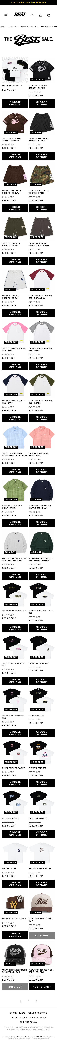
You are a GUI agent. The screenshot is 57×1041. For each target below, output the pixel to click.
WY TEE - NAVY (9, 869)
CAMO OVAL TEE (36, 716)
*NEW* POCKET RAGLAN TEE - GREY (40, 349)
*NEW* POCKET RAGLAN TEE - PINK (13, 349)
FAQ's (22, 1013)
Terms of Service (37, 1013)
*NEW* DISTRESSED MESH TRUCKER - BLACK (14, 971)
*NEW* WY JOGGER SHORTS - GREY (11, 297)
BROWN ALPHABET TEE (40, 869)
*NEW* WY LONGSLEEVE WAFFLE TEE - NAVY (40, 507)
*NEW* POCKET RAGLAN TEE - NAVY (13, 402)
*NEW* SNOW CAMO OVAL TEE (41, 612)
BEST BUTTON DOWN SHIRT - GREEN (12, 507)
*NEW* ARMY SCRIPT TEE (14, 611)
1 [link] (20, 1001)
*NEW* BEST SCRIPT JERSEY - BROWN (11, 139)
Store (13, 1013)
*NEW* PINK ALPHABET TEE (13, 717)
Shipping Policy (28, 1022)
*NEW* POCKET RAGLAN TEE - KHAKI (40, 402)
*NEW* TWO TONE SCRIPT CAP (41, 920)
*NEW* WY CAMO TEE (39, 663)
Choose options (15, 103)
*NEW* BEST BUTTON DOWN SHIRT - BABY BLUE (14, 454)
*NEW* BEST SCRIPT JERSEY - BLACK (38, 87)
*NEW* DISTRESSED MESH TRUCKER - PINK (41, 971)
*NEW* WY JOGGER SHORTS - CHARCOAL (39, 244)
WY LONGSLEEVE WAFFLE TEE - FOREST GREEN (41, 559)
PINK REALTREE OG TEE (13, 768)
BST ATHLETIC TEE (37, 768)
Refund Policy (19, 1018)
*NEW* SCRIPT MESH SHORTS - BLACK (38, 139)
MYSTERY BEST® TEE (12, 86)
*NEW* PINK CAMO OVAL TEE (13, 664)
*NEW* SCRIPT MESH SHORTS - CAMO (38, 192)
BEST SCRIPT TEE (10, 818)
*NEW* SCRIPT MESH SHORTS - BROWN (12, 192)
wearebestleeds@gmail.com (41, 1038)
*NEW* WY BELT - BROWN (14, 919)
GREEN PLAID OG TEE (39, 818)
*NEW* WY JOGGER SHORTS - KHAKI (11, 244)
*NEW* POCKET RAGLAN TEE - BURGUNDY (40, 297)
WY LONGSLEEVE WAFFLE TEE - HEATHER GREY (14, 559)
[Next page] (36, 1001)
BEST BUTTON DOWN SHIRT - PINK (39, 454)
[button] (6, 14)
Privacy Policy (38, 1018)
